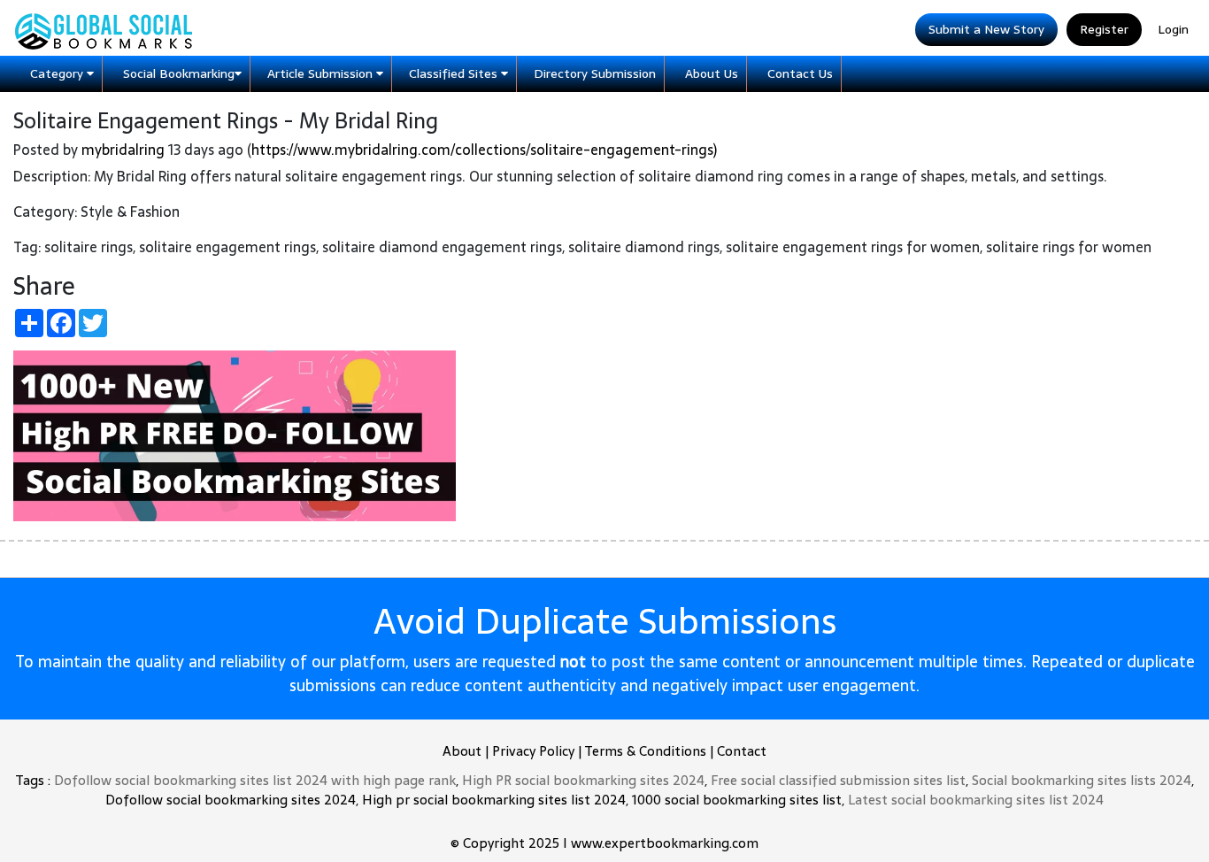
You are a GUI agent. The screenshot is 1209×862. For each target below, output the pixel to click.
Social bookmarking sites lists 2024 (1081, 780)
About (462, 751)
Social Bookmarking (179, 73)
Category (58, 73)
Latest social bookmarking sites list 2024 (976, 800)
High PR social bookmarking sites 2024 (583, 780)
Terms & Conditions (645, 751)
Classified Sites (455, 73)
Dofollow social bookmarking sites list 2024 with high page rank (255, 780)
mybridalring (123, 149)
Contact (741, 751)
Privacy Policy (533, 751)
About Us (711, 73)
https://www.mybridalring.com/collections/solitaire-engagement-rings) (484, 149)
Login (1173, 29)
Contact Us (800, 73)
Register (1104, 29)
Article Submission (321, 73)
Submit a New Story (986, 29)
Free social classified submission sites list (838, 780)
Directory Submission (595, 73)
